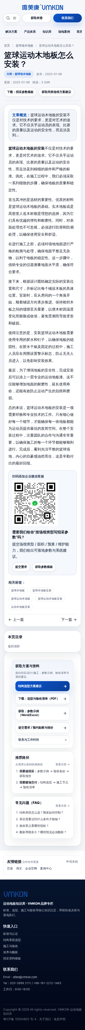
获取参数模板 (44, 567)
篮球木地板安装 (41, 590)
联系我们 (67, 18)
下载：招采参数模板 (20, 92)
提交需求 (21, 567)
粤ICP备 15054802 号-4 (19, 1019)
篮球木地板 (18, 590)
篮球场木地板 (24, 45)
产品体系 (30, 31)
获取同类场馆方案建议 (56, 92)
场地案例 (64, 31)
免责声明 (60, 1019)
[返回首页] (15, 894)
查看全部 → (63, 764)
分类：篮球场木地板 (19, 74)
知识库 (47, 31)
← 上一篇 (16, 619)
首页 (7, 45)
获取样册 (37, 18)
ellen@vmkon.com (25, 977)
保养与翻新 (10, 952)
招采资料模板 (12, 958)
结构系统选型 (12, 940)
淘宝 (19, 868)
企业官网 (31, 868)
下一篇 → (69, 619)
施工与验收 (10, 946)
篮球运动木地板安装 (50, 598)
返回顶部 (14, 646)
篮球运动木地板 (20, 598)
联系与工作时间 (28, 739)
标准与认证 (10, 933)
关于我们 (45, 1019)
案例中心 (46, 868)
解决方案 (11, 31)
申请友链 (72, 861)
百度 (10, 868)
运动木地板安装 (20, 607)
